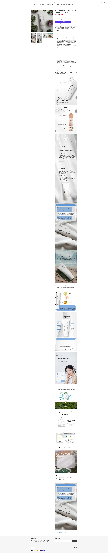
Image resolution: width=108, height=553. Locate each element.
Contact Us (48, 541)
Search (32, 540)
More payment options (63, 23)
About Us (35, 540)
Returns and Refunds (34, 541)
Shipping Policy (40, 540)
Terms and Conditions (47, 540)
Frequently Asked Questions (42, 541)
